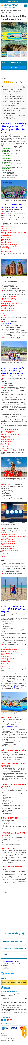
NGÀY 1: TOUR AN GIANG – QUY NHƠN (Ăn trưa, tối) (15, 93)
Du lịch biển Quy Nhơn (7, 323)
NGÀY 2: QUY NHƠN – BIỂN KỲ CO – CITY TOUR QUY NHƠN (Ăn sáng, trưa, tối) (14, 98)
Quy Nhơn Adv (10, 1040)
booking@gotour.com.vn (12, 177)
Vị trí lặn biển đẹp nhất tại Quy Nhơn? (12, 941)
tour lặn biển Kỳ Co (12, 726)
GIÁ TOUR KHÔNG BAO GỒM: (12, 107)
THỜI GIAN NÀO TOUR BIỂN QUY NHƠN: (15, 108)
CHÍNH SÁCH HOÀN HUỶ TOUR (13, 119)
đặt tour (14, 67)
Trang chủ (3, 10)
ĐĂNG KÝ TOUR (10, 117)
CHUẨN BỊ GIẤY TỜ (10, 113)
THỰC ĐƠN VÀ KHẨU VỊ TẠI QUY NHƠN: (15, 115)
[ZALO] (24, 1031)
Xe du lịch (6, 213)
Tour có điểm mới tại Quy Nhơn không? (13, 948)
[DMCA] (14, 982)
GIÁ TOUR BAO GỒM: (10, 105)
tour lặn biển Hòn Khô (12, 727)
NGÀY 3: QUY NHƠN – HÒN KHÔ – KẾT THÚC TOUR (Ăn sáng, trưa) (15, 102)
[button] (25, 36)
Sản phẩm (9, 10)
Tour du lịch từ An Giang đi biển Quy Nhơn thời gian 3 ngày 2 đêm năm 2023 (14, 90)
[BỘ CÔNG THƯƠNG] (5, 987)
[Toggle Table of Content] (24, 87)
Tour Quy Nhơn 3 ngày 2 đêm (19, 687)
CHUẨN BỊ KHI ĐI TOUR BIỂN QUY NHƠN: (13, 111)
